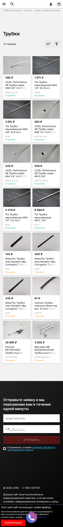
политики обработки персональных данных (31, 448)
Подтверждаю (13, 523)
